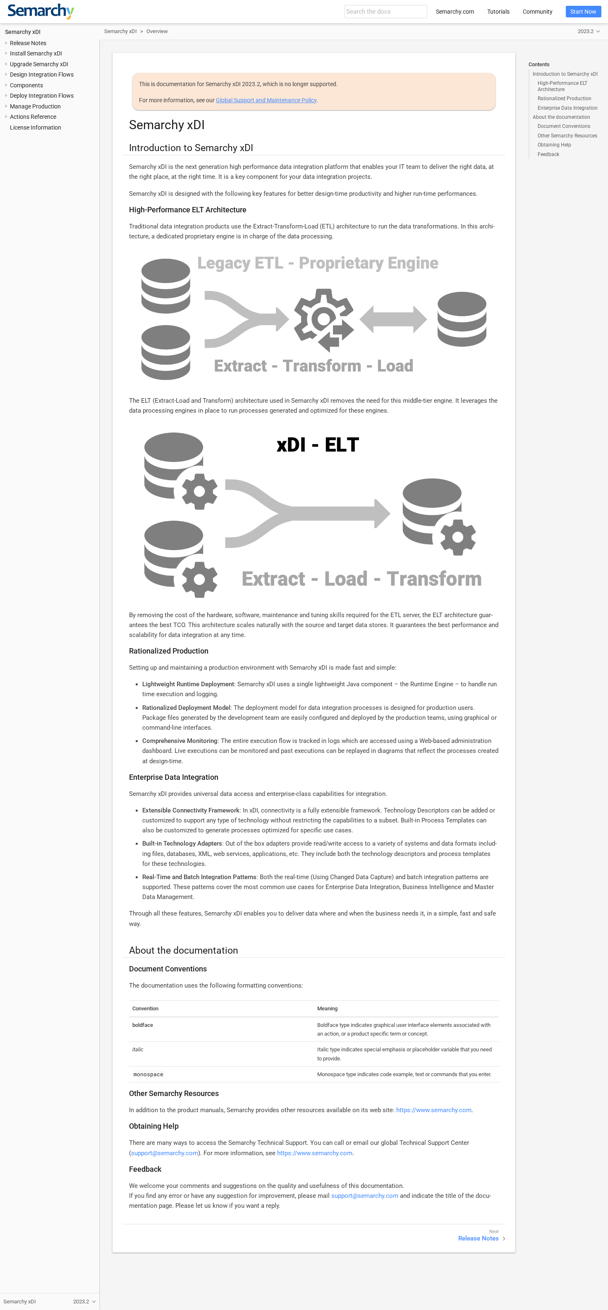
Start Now (583, 11)
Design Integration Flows (42, 74)
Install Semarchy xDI (36, 53)
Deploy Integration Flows (42, 95)
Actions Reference (33, 116)
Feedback (548, 154)
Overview (157, 31)
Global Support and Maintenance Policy (266, 100)
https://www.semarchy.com (434, 1110)
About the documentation (561, 117)
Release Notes (28, 43)
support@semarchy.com (164, 1153)
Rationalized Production (564, 98)
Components (26, 85)
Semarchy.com (455, 11)
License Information (35, 127)
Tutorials (498, 11)
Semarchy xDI (23, 31)
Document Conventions (564, 126)
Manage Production (35, 106)
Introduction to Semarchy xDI (565, 74)
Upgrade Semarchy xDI (39, 64)
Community (538, 11)
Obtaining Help (554, 145)
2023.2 (586, 31)
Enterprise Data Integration (568, 108)
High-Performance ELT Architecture (562, 86)
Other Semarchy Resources (567, 136)
